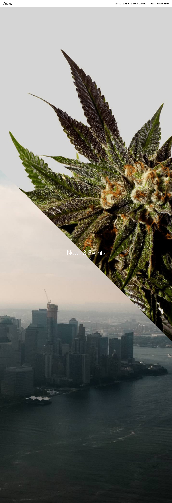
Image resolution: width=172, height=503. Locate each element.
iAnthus (7, 4)
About (118, 4)
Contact (152, 4)
